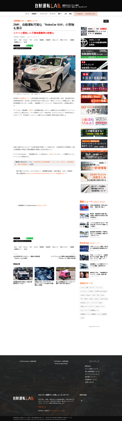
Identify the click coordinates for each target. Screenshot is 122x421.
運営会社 (88, 366)
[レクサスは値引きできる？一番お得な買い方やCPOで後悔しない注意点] (84, 225)
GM (98, 295)
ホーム (27, 14)
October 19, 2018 (42, 205)
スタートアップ (85, 310)
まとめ (82, 318)
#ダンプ (64, 173)
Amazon (96, 299)
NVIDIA (86, 299)
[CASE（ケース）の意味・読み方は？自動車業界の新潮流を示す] (84, 249)
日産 (87, 287)
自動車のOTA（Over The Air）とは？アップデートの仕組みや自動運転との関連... (44, 283)
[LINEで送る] (29, 45)
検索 (70, 14)
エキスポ (36, 40)
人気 (65, 14)
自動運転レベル (94, 310)
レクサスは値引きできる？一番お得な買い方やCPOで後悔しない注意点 (99, 224)
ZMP (31, 40)
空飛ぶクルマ (84, 306)
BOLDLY (91, 291)
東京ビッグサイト (64, 40)
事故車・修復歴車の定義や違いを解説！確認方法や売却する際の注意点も (99, 215)
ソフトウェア (93, 302)
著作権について (90, 377)
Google (82, 295)
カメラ (102, 306)
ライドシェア (43, 14)
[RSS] (81, 400)
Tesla (93, 295)
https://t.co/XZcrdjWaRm (34, 173)
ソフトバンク (98, 287)
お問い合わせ (89, 382)
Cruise (102, 295)
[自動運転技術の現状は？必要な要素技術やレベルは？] (23, 273)
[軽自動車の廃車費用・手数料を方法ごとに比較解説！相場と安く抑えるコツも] (84, 234)
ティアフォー (84, 291)
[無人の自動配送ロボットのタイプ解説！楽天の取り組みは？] (65, 273)
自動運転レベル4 (95, 314)
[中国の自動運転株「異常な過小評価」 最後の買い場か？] (84, 207)
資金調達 (104, 314)
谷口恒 (25, 42)
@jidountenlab (45, 173)
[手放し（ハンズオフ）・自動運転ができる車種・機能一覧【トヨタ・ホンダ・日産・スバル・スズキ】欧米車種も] (84, 257)
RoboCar (25, 40)
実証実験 (42, 40)
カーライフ (53, 14)
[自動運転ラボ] (61, 6)
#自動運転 (58, 173)
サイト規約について (91, 369)
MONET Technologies (101, 291)
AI (87, 302)
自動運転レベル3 (85, 314)
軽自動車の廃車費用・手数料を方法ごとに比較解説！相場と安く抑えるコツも (99, 233)
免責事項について (91, 379)
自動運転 (34, 14)
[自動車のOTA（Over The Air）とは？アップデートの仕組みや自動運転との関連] (44, 273)
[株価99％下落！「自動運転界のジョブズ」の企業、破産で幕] (84, 275)
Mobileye (83, 302)
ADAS (15, 40)
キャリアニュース (90, 14)
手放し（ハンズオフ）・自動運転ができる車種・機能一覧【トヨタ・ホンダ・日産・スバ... (99, 256)
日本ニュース (55, 40)
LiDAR (20, 40)
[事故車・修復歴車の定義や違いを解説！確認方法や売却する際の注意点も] (84, 216)
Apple (91, 299)
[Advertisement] (44, 131)
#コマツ (52, 173)
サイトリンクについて (92, 374)
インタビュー (79, 14)
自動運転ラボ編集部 (19, 37)
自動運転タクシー (18, 42)
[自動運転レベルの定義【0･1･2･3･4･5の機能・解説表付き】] (84, 266)
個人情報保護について (92, 371)
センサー (91, 306)
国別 (59, 14)
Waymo (88, 295)
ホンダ (92, 287)
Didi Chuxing (104, 299)
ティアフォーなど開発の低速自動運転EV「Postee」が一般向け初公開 (63, 257)
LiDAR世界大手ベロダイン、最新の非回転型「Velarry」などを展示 (26, 257)
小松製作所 (48, 40)
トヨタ (82, 287)
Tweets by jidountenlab (61, 363)
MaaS (100, 302)
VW (81, 299)
